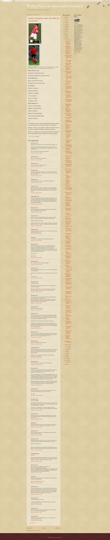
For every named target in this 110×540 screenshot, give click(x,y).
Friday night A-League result (68, 315)
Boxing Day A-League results (68, 81)
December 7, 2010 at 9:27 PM (36, 504)
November (67, 344)
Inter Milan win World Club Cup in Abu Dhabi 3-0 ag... (68, 153)
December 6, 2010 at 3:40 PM (36, 225)
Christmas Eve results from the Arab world (68, 92)
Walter (76, 23)
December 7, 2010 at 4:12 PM (36, 472)
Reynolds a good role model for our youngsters (68, 114)
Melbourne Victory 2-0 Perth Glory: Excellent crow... (68, 161)
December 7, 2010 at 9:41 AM (36, 385)
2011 (65, 36)
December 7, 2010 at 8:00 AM (36, 303)
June (66, 353)
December (67, 39)
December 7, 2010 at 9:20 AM (36, 364)
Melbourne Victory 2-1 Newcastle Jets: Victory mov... (68, 73)
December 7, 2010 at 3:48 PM (36, 461)
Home (43, 528)
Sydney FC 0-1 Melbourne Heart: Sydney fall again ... (68, 110)
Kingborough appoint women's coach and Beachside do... (68, 275)
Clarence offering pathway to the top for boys (68, 131)
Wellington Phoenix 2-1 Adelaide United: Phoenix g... (68, 293)
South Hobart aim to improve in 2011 (68, 249)
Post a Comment (33, 522)
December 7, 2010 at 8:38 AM (36, 309)
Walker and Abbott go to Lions (68, 118)
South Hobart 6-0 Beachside (68, 149)
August (66, 349)
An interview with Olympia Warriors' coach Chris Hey (68, 52)
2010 (65, 38)
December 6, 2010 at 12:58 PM (36, 166)
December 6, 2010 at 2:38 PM (36, 204)
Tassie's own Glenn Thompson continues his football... (68, 141)
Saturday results (68, 169)
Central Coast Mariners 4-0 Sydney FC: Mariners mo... (68, 307)
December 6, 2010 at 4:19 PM (36, 240)
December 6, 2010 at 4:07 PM (36, 233)
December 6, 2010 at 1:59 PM (36, 182)
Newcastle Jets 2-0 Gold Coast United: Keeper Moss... (68, 194)
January (66, 362)
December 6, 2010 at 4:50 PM (36, 257)
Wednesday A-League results (68, 198)
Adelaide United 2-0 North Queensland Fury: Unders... (68, 238)
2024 (65, 20)
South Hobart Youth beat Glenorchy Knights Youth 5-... (68, 204)
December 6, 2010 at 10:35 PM (36, 278)
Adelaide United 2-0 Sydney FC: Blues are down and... (68, 57)
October (66, 346)
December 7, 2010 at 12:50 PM (36, 419)
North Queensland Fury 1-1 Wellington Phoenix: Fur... (68, 68)
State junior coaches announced (67, 318)
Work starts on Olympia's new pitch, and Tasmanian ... (68, 262)
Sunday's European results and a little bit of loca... (68, 279)
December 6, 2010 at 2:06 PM (36, 192)
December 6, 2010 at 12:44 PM (36, 159)
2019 (65, 29)
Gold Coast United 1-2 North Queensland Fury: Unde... (68, 332)
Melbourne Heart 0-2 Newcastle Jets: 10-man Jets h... (68, 257)
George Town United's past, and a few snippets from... (68, 48)
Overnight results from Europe (68, 219)
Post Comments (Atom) (36, 530)
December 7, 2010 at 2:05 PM (36, 427)
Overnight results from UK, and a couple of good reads (68, 78)
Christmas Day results (67, 84)
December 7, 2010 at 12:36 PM (36, 410)
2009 (65, 364)
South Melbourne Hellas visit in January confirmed (68, 106)
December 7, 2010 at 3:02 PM (36, 435)
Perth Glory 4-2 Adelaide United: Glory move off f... (68, 122)
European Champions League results (68, 253)
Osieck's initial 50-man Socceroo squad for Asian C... (68, 88)
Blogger (60, 537)
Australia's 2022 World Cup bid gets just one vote (68, 323)
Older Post (57, 528)
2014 (65, 34)
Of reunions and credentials (68, 185)
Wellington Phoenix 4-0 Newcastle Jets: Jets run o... (68, 166)
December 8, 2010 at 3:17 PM (36, 512)
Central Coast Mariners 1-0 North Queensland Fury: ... (68, 126)
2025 (65, 19)
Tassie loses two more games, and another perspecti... (68, 242)
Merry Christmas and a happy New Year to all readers (68, 96)
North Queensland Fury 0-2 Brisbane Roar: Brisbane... (68, 157)
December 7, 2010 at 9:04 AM (36, 344)
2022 (65, 24)
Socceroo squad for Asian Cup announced (68, 64)
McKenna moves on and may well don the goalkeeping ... (68, 270)
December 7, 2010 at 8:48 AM (36, 328)
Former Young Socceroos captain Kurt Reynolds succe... (67, 136)
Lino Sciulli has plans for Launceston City (68, 214)
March (66, 358)
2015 (65, 33)
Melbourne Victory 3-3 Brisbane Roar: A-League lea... (68, 312)
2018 (65, 31)
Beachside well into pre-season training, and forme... (68, 328)
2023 (65, 22)
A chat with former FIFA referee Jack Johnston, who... (68, 230)
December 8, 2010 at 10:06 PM (36, 520)
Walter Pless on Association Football (55, 5)
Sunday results (68, 216)
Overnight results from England (68, 61)
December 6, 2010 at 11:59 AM (36, 153)
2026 (65, 17)
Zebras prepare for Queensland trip (68, 200)
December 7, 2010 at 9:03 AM (36, 337)
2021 (65, 26)
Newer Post (30, 528)
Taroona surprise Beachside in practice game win (68, 210)
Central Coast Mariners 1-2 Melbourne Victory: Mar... (68, 43)
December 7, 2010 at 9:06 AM (36, 357)
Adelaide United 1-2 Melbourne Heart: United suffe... (68, 172)
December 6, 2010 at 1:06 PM (36, 175)
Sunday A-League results (68, 297)
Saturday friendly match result (68, 234)
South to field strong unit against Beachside (67, 182)
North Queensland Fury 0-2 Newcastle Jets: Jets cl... (68, 302)
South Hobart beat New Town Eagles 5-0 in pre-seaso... (68, 223)
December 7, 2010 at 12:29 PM (36, 395)
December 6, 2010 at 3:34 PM (36, 212)
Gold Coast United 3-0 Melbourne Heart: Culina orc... (68, 288)
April (66, 356)
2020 (65, 27)
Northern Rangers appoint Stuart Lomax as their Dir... (68, 284)
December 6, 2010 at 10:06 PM (36, 264)
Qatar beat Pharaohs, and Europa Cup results (68, 177)
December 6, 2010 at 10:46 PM (36, 291)
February (67, 360)
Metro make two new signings (68, 246)
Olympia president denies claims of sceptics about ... (68, 101)
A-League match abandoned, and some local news (68, 145)
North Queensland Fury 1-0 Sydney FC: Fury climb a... (68, 189)
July (66, 351)
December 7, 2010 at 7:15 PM (36, 494)
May (66, 355)
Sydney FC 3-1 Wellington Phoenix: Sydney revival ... (68, 337)
